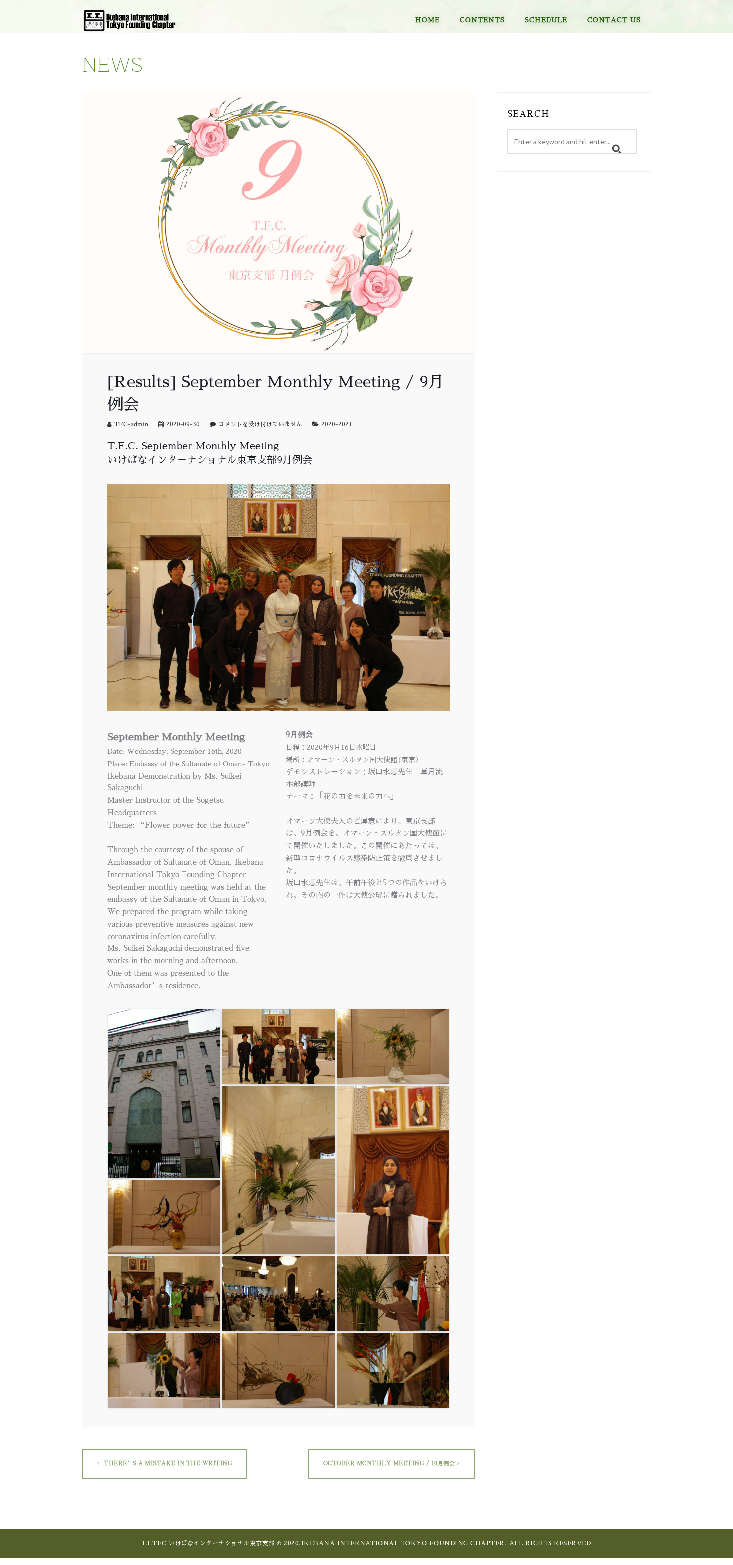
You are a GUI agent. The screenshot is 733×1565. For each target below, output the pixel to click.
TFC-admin (131, 424)
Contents (482, 20)
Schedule (546, 20)
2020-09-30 (183, 424)
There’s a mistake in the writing (167, 1463)
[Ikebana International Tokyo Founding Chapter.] (129, 16)
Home (427, 20)
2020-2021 (336, 424)
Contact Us (614, 20)
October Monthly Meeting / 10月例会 (389, 1463)
